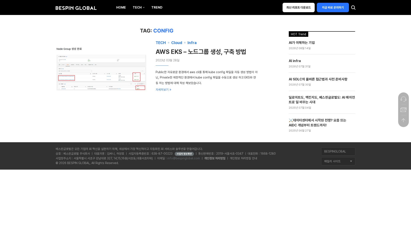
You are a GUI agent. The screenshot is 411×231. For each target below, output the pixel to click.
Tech (137, 7)
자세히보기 (162, 89)
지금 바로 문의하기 (333, 7)
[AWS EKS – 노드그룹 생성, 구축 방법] (102, 71)
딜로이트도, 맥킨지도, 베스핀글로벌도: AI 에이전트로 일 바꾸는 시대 (322, 99)
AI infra (295, 61)
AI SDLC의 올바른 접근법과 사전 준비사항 (318, 79)
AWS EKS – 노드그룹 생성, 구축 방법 (201, 51)
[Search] (353, 8)
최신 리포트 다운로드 (298, 7)
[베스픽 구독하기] (403, 109)
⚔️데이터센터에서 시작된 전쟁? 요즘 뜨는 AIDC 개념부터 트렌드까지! (317, 122)
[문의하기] (403, 99)
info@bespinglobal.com (183, 158)
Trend (156, 7)
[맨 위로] (403, 120)
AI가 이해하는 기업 (302, 43)
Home (121, 7)
